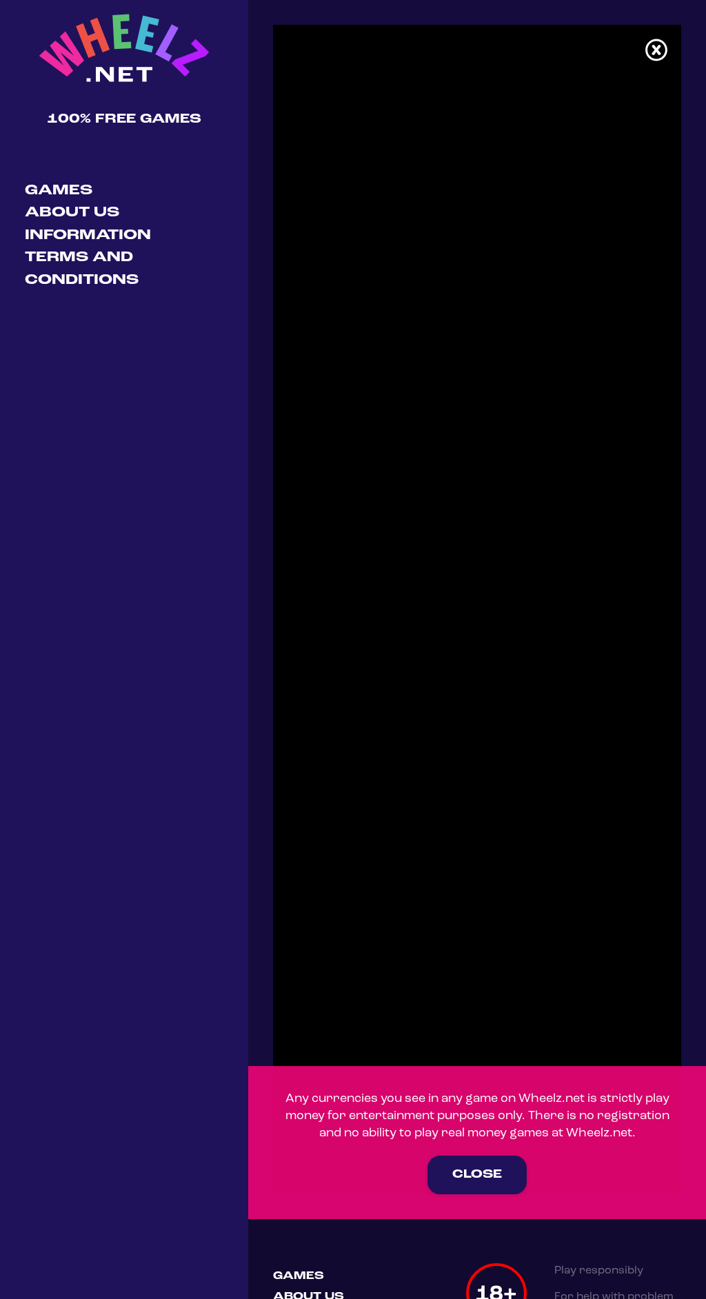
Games (58, 190)
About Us (72, 212)
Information (88, 235)
